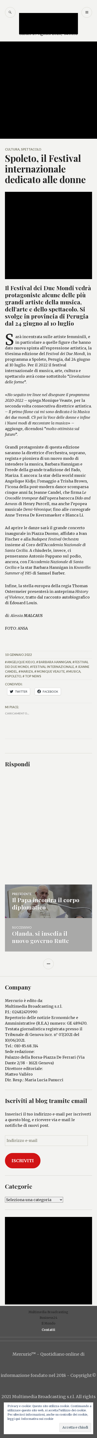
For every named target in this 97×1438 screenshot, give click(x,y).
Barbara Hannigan (55, 662)
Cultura (12, 149)
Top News (33, 676)
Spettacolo (31, 149)
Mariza (27, 671)
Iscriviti (23, 1160)
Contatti (48, 1330)
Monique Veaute (51, 671)
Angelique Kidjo (21, 662)
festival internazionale (53, 667)
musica (74, 671)
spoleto (14, 676)
